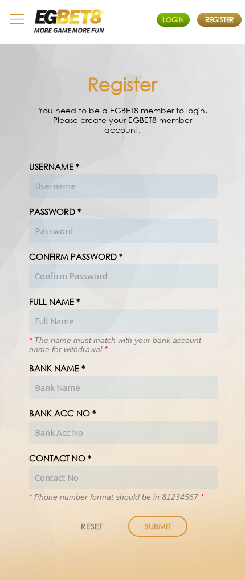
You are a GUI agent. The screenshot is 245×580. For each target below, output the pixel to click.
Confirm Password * (75, 256)
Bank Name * (57, 368)
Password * (55, 211)
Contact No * (60, 458)
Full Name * (54, 301)
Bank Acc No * (62, 413)
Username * (54, 166)
